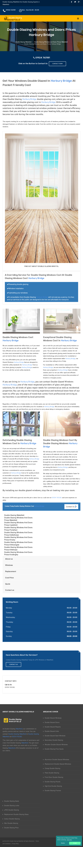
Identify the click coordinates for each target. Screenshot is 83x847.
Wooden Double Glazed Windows (56, 744)
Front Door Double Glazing (54, 777)
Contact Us (70, 506)
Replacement (10, 571)
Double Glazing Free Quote (54, 749)
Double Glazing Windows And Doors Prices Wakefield (18, 518)
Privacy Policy (15, 843)
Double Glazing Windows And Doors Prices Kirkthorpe (18, 548)
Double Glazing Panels (52, 782)
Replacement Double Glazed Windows (58, 764)
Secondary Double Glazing (54, 740)
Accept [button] (75, 843)
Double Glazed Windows (53, 718)
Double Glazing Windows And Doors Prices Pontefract (18, 528)
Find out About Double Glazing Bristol (41, 266)
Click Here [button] (69, 839)
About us (9, 559)
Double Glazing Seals (11, 801)
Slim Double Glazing (11, 823)
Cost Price (9, 577)
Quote (7, 584)
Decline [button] (63, 843)
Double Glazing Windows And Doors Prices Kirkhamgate (18, 543)
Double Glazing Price (11, 827)
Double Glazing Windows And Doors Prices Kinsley (18, 538)
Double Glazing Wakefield (14, 515)
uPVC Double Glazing (11, 810)
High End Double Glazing (53, 786)
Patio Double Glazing (52, 773)
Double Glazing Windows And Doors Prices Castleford (18, 523)
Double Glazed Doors (52, 722)
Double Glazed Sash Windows (55, 736)
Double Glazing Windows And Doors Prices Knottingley (18, 553)
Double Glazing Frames (53, 790)
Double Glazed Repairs (53, 727)
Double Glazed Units (52, 731)
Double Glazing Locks (11, 805)
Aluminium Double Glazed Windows (57, 759)
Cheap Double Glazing (52, 768)
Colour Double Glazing (12, 819)
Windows (9, 565)
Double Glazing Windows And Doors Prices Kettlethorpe (18, 533)
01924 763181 (11, 10)
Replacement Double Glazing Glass (16, 814)
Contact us (9, 590)
